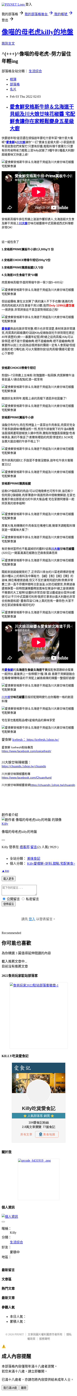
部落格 (15, 84)
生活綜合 (35, 71)
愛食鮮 (10, 142)
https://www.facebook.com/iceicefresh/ (26, 751)
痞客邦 (25, 847)
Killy (5, 823)
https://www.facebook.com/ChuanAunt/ (27, 777)
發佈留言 (8, 904)
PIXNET (19, 1334)
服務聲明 (44, 1338)
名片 (13, 89)
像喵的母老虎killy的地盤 (37, 32)
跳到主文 (8, 43)
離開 (23, 1387)
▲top (5, 870)
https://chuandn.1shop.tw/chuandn (24, 766)
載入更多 (8, 878)
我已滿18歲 (10, 1387)
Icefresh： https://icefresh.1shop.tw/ (35, 739)
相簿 (13, 79)
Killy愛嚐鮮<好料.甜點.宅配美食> (51, 863)
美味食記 (33, 858)
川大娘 (23, 223)
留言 (33, 847)
